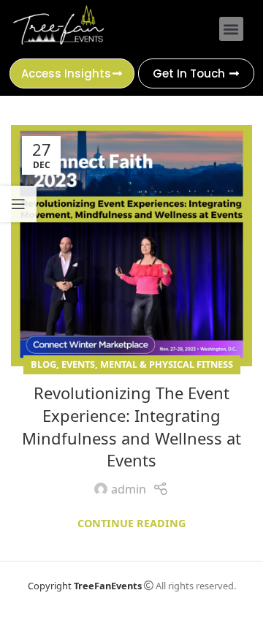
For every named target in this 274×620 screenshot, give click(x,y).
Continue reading (131, 523)
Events (78, 364)
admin (128, 489)
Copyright (85, 585)
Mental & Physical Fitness (166, 364)
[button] (231, 29)
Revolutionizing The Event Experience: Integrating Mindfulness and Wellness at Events (131, 426)
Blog (43, 364)
